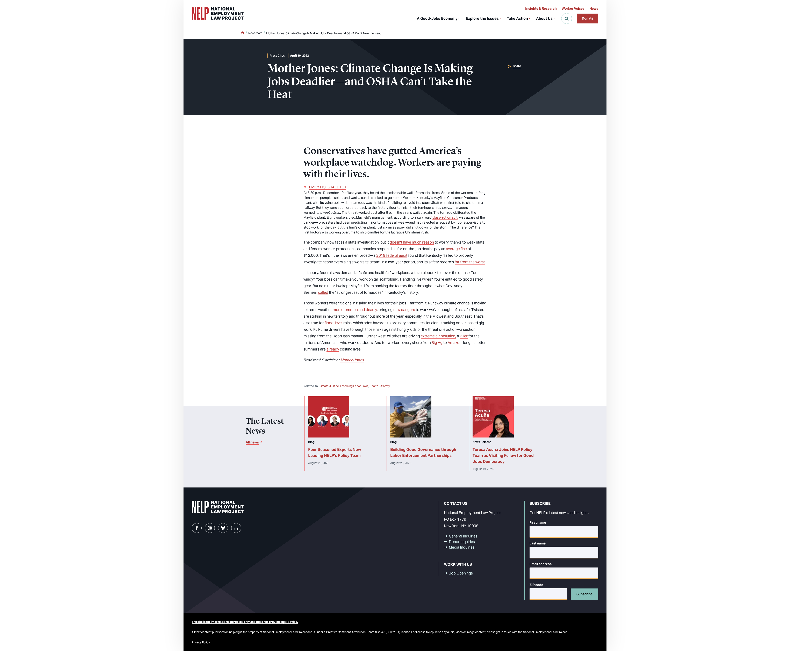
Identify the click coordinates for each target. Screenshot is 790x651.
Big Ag (437, 342)
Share (517, 66)
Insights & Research (541, 8)
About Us (544, 18)
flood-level (334, 322)
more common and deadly (355, 309)
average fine (456, 248)
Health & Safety (379, 386)
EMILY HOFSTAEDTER (327, 187)
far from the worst (470, 262)
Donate (587, 18)
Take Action (517, 18)
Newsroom (255, 33)
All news (252, 442)
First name (538, 522)
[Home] (242, 33)
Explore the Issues (482, 18)
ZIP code (536, 585)
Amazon (454, 342)
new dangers (404, 309)
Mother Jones (352, 359)
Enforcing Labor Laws (354, 386)
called (323, 292)
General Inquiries (463, 536)
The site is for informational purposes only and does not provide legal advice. (245, 622)
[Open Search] (566, 18)
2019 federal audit (391, 255)
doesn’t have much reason (412, 242)
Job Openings (461, 573)
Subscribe (584, 594)
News (593, 8)
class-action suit (445, 217)
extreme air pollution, (438, 336)
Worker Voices (573, 8)
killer (464, 336)
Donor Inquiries (462, 541)
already (332, 349)
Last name (538, 543)
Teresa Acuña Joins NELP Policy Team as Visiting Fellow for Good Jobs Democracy (503, 455)
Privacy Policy (201, 642)
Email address (541, 564)
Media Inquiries (461, 547)
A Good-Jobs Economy (437, 18)
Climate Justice (328, 386)
